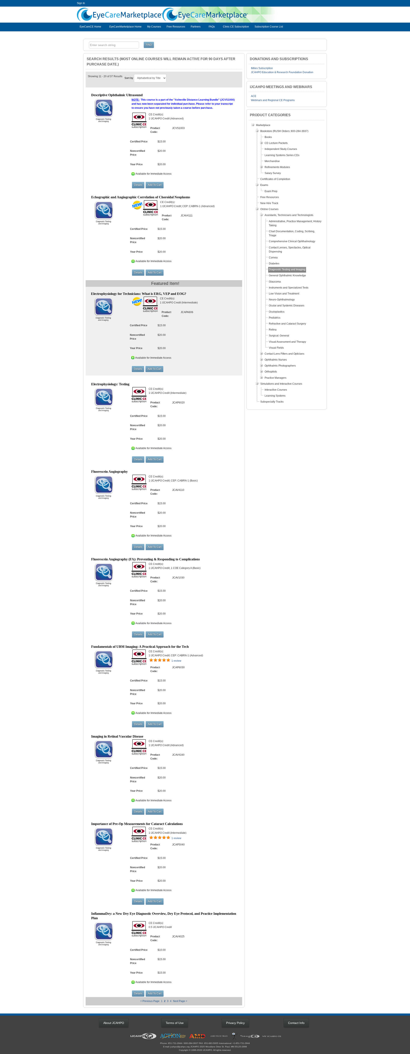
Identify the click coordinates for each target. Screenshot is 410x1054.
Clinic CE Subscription (236, 26)
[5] (151, 660)
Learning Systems (275, 395)
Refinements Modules (277, 167)
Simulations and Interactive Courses (281, 383)
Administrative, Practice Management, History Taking (295, 223)
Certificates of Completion (275, 179)
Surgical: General (279, 335)
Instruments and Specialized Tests (288, 287)
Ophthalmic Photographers (280, 365)
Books (268, 137)
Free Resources (176, 26)
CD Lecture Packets (276, 143)
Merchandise (272, 161)
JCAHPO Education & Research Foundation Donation (282, 72)
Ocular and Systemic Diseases (286, 305)
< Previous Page (150, 1001)
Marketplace (263, 125)
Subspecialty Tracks (272, 401)
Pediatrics (274, 317)
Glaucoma (275, 281)
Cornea (273, 257)
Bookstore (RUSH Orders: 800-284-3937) (284, 131)
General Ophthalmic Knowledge (287, 275)
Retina (273, 329)
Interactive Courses (276, 389)
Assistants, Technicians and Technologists (289, 215)
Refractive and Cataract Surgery (287, 323)
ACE (253, 96)
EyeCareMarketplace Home (125, 26)
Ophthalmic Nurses (276, 359)
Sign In (81, 3)
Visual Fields (276, 347)
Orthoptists (271, 371)
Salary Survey (273, 173)
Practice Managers (275, 377)
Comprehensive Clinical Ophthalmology (292, 241)
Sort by (128, 78)
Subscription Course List (269, 26)
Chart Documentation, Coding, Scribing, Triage (292, 233)
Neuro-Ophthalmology (282, 299)
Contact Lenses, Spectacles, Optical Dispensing (289, 249)
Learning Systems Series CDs (282, 155)
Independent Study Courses (281, 149)
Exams (264, 185)
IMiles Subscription (262, 68)
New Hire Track (269, 203)
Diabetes (274, 263)
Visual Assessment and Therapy (287, 341)
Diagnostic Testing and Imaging (287, 269)
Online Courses (269, 209)
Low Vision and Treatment (284, 293)
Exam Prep (271, 191)
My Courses (154, 26)
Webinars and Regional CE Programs (273, 100)
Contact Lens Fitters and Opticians (284, 353)
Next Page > (180, 1001)
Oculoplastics (276, 311)
